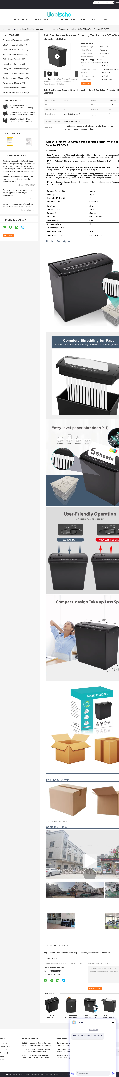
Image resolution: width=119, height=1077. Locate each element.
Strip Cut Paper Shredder (24, 29)
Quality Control (78, 19)
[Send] (113, 1073)
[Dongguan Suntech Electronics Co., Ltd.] (59, 14)
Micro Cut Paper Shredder (13, 54)
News (106, 19)
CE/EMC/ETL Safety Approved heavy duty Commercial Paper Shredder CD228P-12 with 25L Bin (36, 1050)
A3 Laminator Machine (12, 83)
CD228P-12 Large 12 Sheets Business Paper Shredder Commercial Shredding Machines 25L (36, 1044)
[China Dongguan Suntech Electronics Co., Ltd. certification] (9, 141)
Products (26, 19)
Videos (38, 19)
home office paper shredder (58, 953)
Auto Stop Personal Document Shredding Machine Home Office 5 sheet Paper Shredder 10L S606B (60, 81)
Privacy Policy (11, 1074)
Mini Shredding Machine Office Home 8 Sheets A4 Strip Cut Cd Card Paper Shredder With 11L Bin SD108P (71, 1016)
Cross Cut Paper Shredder (13, 50)
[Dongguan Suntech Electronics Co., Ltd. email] (6, 227)
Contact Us (95, 19)
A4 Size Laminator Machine (14, 78)
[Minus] (113, 1022)
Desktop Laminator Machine (14, 73)
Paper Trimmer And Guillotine (15, 92)
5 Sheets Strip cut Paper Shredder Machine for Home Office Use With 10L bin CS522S (23, 114)
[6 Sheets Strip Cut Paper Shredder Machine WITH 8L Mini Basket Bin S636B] (90, 1005)
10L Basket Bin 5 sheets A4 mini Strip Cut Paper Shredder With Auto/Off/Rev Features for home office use (108, 1016)
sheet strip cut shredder (78, 953)
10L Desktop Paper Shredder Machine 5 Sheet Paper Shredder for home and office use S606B (52, 1016)
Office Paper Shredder (12, 59)
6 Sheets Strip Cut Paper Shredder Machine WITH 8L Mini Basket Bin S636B (90, 1016)
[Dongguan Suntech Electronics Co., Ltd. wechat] (18, 227)
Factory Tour (62, 19)
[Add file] (73, 1073)
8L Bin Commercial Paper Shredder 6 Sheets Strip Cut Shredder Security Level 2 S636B (36, 1057)
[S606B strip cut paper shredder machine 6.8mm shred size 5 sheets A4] (57, 56)
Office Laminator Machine (13, 88)
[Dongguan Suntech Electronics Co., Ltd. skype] (24, 227)
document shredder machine (99, 953)
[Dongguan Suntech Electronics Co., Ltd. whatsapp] (12, 227)
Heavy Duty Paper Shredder (14, 69)
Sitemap (3, 1060)
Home (16, 19)
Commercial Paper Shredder (14, 40)
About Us (48, 19)
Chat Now (86, 84)
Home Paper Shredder (12, 64)
